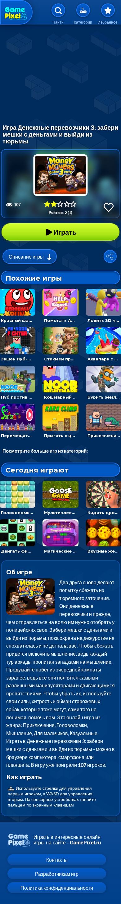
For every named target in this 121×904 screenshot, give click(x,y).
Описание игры (26, 257)
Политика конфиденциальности (56, 888)
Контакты (57, 860)
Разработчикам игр (56, 874)
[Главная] (16, 12)
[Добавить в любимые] (109, 207)
